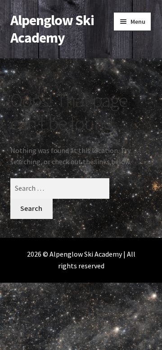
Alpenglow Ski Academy (52, 29)
